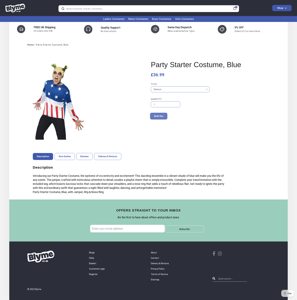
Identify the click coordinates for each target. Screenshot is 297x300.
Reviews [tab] (84, 156)
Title (154, 84)
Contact (155, 258)
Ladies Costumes (114, 19)
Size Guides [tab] (65, 156)
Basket (92, 263)
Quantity (156, 99)
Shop (280, 8)
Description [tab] (43, 156)
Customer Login (97, 269)
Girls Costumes (184, 19)
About (154, 252)
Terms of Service (159, 274)
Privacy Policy (157, 269)
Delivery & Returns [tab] (107, 156)
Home (30, 45)
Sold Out (158, 115)
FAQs (91, 258)
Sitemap (155, 279)
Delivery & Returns (160, 263)
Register (93, 274)
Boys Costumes (161, 19)
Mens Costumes (138, 19)
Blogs (92, 252)
